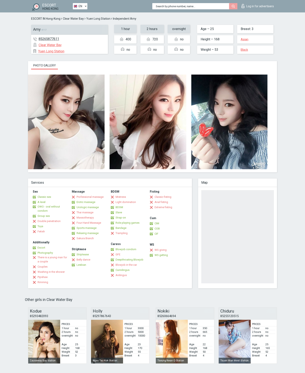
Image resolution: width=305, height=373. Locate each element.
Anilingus (121, 275)
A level (41, 202)
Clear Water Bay (73, 18)
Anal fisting (161, 202)
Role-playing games (127, 222)
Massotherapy (85, 217)
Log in (260, 6)
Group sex (44, 215)
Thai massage (85, 212)
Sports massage (86, 227)
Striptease (83, 254)
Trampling (122, 233)
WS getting (161, 255)
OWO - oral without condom (49, 208)
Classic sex (44, 196)
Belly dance (83, 259)
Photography (45, 252)
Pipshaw (43, 277)
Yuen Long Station (98, 18)
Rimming (43, 282)
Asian (244, 39)
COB (157, 228)
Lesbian (81, 264)
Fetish (41, 231)
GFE (118, 254)
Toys (40, 226)
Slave (119, 212)
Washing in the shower (51, 271)
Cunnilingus (122, 270)
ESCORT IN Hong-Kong (45, 18)
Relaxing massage (88, 233)
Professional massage (90, 196)
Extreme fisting (163, 207)
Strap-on (121, 217)
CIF (156, 233)
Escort (41, 247)
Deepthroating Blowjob (129, 259)
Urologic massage (88, 207)
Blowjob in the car (126, 264)
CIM (157, 223)
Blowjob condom (126, 249)
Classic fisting (163, 196)
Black (244, 50)
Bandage (121, 227)
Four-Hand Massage (89, 222)
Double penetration (49, 221)
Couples (43, 266)
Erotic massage (86, 202)
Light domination (126, 202)
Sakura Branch (85, 238)
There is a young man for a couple (52, 259)
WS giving (161, 249)
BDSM (119, 207)
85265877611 (49, 39)
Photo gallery (44, 65)
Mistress (121, 196)
